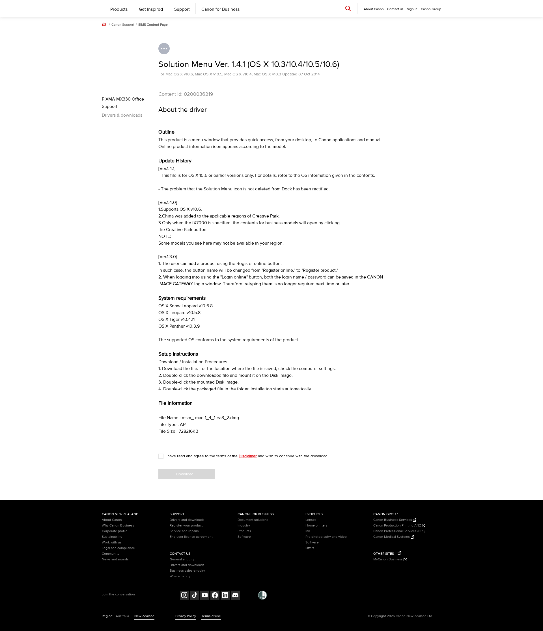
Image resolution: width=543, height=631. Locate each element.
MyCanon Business (388, 559)
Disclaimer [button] (248, 456)
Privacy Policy (185, 616)
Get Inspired (151, 9)
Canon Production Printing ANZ (397, 525)
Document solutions (253, 520)
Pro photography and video (326, 537)
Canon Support (122, 25)
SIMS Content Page (153, 25)
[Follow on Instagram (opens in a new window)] (184, 596)
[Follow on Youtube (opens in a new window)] (204, 596)
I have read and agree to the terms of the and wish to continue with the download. (246, 456)
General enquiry (182, 559)
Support (182, 9)
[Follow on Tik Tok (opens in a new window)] (194, 596)
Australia (122, 616)
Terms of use (211, 616)
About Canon (112, 520)
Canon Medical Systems (392, 537)
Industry (244, 525)
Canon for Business (220, 9)
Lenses (310, 520)
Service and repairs (184, 531)
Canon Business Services (393, 520)
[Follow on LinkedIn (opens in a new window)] (225, 596)
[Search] (348, 8)
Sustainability (112, 537)
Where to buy (180, 576)
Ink (307, 531)
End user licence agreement (191, 537)
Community (110, 554)
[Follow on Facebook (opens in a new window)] (214, 596)
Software (244, 537)
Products (119, 9)
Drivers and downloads (187, 520)
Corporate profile (115, 531)
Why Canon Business (118, 525)
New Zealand (144, 616)
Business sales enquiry (187, 571)
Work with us (112, 542)
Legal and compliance (118, 548)
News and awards (115, 559)
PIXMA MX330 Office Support (123, 102)
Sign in (412, 9)
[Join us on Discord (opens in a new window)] (235, 596)
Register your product (186, 525)
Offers (309, 548)
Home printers (316, 525)
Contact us (395, 9)
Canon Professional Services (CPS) (399, 531)
